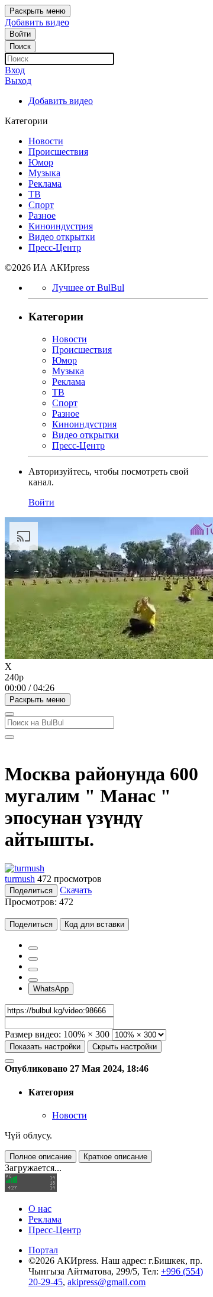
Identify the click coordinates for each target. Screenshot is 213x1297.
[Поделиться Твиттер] (33, 959)
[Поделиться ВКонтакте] (33, 980)
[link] (20, 34)
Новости (69, 1115)
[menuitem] (106, 677)
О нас (39, 1209)
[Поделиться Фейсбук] (33, 948)
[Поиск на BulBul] (9, 714)
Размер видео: (33, 1034)
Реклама (45, 1219)
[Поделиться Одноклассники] (33, 969)
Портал (43, 1250)
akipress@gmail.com (106, 1282)
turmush (20, 879)
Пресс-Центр (54, 1230)
